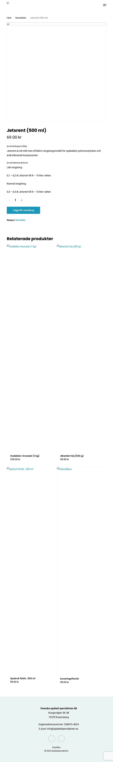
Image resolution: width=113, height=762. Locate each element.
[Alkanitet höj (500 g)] (81, 347)
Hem (9, 18)
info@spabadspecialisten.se (62, 728)
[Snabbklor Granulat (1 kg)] (31, 347)
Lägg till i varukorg (23, 210)
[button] (104, 5)
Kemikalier (20, 18)
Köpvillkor (56, 747)
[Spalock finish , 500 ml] (31, 570)
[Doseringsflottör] (81, 570)
